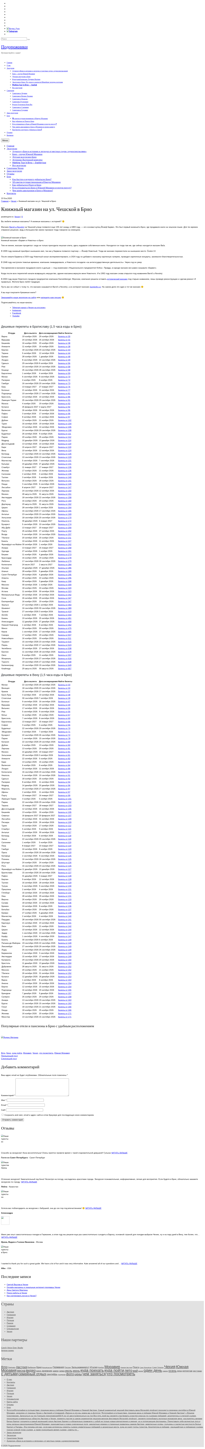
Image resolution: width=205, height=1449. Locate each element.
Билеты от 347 (64, 598)
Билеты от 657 (64, 668)
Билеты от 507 (64, 635)
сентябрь (52, 1374)
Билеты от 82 (64, 758)
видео (31, 1370)
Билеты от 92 (64, 403)
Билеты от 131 (64, 460)
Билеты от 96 (64, 413)
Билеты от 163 (64, 1000)
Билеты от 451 (64, 618)
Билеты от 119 (64, 444)
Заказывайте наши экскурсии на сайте (18, 297)
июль (68, 1370)
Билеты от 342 (64, 595)
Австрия (10, 1312)
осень (172, 1370)
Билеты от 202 (64, 531)
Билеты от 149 (64, 940)
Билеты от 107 (64, 815)
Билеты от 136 (64, 470)
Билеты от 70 (64, 377)
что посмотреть (46, 1053)
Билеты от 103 (64, 805)
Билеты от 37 (64, 691)
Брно (8, 1053)
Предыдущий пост (9, 1056)
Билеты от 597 (64, 655)
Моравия (27, 1053)
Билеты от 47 (64, 701)
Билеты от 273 (64, 554)
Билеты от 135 (64, 467)
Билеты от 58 (64, 366)
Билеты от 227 (64, 541)
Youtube (16, 316)
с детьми (9, 1373)
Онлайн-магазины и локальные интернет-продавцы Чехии (33, 1287)
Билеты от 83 (64, 762)
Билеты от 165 (64, 511)
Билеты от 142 (64, 926)
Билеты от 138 (64, 913)
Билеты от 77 (64, 390)
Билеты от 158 (64, 497)
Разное (10, 1323)
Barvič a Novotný (16, 227)
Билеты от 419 (64, 611)
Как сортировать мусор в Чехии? (22, 1296)
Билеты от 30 (64, 336)
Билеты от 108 (64, 430)
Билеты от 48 (64, 356)
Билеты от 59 (64, 373)
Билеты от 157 (64, 993)
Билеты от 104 (64, 424)
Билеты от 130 (64, 886)
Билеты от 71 (64, 732)
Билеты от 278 (64, 558)
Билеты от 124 (64, 450)
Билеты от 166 (64, 1007)
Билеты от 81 (64, 393)
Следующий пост (9, 1059)
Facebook (16, 313)
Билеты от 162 (64, 504)
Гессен (68, 1367)
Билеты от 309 (64, 585)
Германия (11, 1315)
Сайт (3, 1110)
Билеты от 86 (64, 397)
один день (153, 1370)
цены (78, 1374)
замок (56, 1371)
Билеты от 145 (64, 484)
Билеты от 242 (64, 544)
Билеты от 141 (64, 481)
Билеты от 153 (64, 976)
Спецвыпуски (13, 1329)
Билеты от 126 (64, 454)
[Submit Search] (28, 39)
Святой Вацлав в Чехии (17, 1284)
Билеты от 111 (64, 434)
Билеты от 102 (64, 420)
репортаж (187, 1371)
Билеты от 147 (64, 487)
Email (4, 1105)
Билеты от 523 (64, 645)
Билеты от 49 (64, 360)
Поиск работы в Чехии (17, 1293)
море (140, 1371)
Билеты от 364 (64, 605)
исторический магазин (117, 279)
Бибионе (32, 1367)
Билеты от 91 (64, 400)
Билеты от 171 (64, 1013)
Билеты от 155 (64, 990)
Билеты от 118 (64, 836)
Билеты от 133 (64, 899)
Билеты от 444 (64, 615)
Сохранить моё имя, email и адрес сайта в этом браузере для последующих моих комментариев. (49, 1115)
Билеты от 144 (64, 929)
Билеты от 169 (64, 514)
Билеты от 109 (64, 819)
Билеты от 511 (64, 638)
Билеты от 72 (64, 380)
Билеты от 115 (64, 829)
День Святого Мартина (17, 1290)
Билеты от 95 (64, 410)
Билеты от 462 (64, 625)
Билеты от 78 (64, 738)
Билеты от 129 (64, 457)
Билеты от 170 (64, 517)
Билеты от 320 (64, 588)
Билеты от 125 (64, 856)
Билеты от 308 (64, 581)
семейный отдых (32, 1374)
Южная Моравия (62, 1053)
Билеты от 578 (64, 652)
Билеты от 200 (64, 528)
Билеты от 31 (64, 340)
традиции (62, 1375)
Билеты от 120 (64, 849)
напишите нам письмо (51, 297)
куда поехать (92, 1370)
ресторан (197, 1371)
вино (38, 1371)
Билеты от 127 (64, 869)
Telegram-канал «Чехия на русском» (29, 307)
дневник (47, 1370)
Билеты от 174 (64, 524)
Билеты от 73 (64, 383)
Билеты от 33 (64, 685)
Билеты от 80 (64, 742)
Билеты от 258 (64, 548)
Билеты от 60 (64, 718)
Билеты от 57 (64, 715)
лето (128, 1370)
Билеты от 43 (64, 350)
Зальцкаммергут (80, 1367)
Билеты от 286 (64, 568)
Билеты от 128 (64, 876)
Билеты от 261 (64, 551)
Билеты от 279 (64, 561)
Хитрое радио (7, 1350)
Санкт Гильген (158, 1367)
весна (21, 1370)
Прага (136, 1367)
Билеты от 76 (64, 387)
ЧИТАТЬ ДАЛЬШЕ (119, 1153)
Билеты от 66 (64, 722)
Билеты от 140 (64, 477)
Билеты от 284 (64, 564)
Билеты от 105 (64, 427)
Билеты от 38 (64, 343)
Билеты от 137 (64, 909)
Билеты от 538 (64, 648)
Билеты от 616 (64, 658)
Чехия (17, 217)
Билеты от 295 (64, 574)
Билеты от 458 (64, 621)
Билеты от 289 (64, 571)
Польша (10, 1320)
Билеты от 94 (64, 782)
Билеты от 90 (64, 772)
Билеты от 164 (64, 507)
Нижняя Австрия (126, 1367)
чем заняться (94, 1374)
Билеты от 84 (64, 765)
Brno (3, 1053)
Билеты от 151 (64, 494)
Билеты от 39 (64, 698)
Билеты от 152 (64, 966)
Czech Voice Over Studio (12, 1348)
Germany (11, 1367)
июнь (76, 1370)
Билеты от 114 (64, 440)
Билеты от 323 (64, 591)
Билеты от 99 (64, 795)
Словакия (11, 1326)
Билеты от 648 (64, 662)
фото (70, 1374)
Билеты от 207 (64, 534)
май (135, 1370)
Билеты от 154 (64, 983)
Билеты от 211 (64, 538)
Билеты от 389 (64, 608)
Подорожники (14, 46)
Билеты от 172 (64, 521)
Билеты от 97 (64, 417)
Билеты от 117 (64, 832)
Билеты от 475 (64, 628)
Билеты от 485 (64, 632)
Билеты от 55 (64, 708)
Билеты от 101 (64, 799)
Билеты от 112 (64, 437)
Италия (10, 1317)
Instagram (16, 310)
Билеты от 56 (64, 363)
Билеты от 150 (64, 491)
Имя (3, 1100)
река (179, 1371)
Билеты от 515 (64, 642)
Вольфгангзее (47, 1367)
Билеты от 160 (64, 501)
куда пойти (17, 1053)
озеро (165, 1371)
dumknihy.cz (95, 287)
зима (62, 1371)
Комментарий (8, 1095)
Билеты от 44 (64, 353)
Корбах (101, 1367)
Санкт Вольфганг (146, 1367)
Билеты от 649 (64, 665)
